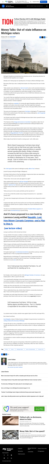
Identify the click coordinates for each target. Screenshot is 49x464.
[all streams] (47, 6)
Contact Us (20, 448)
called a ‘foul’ (31, 168)
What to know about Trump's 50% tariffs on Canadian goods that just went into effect (19, 375)
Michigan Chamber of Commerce (33, 275)
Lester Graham (13, 36)
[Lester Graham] (4, 361)
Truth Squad (8, 168)
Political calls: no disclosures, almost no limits (31, 418)
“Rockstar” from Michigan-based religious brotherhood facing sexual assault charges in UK (21, 392)
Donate (44, 1)
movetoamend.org (15, 210)
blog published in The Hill (16, 133)
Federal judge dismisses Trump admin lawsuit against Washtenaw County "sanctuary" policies (21, 379)
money (12, 349)
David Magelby (7, 319)
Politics (6, 349)
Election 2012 (41, 349)
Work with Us (20, 451)
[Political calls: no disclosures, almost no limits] (10, 420)
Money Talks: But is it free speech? (32, 431)
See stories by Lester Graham (15, 367)
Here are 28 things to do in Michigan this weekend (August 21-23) (15, 388)
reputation (16, 103)
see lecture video (13, 228)
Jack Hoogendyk (41, 113)
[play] (3, 6)
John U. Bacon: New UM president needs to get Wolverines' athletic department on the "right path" (22, 396)
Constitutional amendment (22, 252)
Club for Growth (24, 88)
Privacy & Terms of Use (42, 448)
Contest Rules (30, 451)
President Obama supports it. (35, 208)
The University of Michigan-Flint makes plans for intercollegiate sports (16, 384)
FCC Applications (41, 451)
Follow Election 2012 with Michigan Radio (29, 19)
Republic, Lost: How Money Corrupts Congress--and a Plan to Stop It (24, 220)
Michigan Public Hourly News (32, 449)
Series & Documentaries (30, 349)
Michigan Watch (20, 349)
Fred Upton (27, 111)
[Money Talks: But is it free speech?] (10, 434)
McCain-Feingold (24, 181)
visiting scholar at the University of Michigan (14, 320)
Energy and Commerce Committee (22, 122)
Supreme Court (12, 184)
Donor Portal (36, 1)
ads (15, 259)
